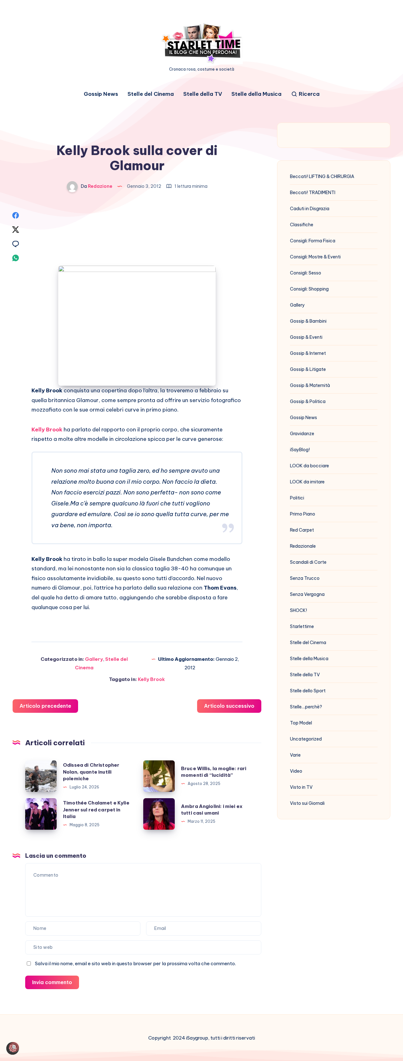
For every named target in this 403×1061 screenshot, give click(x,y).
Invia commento (52, 982)
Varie (295, 755)
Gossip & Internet (308, 353)
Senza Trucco (305, 578)
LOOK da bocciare (309, 466)
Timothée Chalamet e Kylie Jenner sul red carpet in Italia (96, 810)
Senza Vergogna (307, 594)
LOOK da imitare (307, 482)
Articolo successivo (229, 706)
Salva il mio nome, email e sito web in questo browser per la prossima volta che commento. (135, 963)
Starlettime (302, 626)
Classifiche (301, 225)
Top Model (301, 723)
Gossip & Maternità (310, 385)
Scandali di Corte (308, 562)
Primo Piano (302, 514)
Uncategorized (306, 739)
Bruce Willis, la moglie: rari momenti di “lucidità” (213, 771)
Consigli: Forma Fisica (312, 241)
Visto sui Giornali (307, 803)
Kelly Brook (151, 679)
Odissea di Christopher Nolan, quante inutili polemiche (91, 772)
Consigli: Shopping (309, 289)
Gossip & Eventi (306, 337)
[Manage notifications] (14, 1047)
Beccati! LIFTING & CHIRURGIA (322, 176)
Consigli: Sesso (305, 273)
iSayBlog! (300, 450)
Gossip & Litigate (308, 369)
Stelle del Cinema (151, 94)
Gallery (94, 659)
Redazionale (303, 546)
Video (296, 771)
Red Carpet (302, 530)
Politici (297, 498)
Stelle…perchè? (306, 707)
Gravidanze (302, 433)
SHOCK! (298, 610)
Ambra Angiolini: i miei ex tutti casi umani (211, 809)
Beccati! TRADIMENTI (312, 192)
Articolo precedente (45, 706)
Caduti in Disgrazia (309, 208)
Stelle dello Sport (308, 691)
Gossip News (101, 94)
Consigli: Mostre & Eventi (315, 257)
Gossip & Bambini (308, 321)
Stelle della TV (202, 94)
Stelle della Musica (256, 94)
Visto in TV (301, 787)
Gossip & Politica (308, 401)
